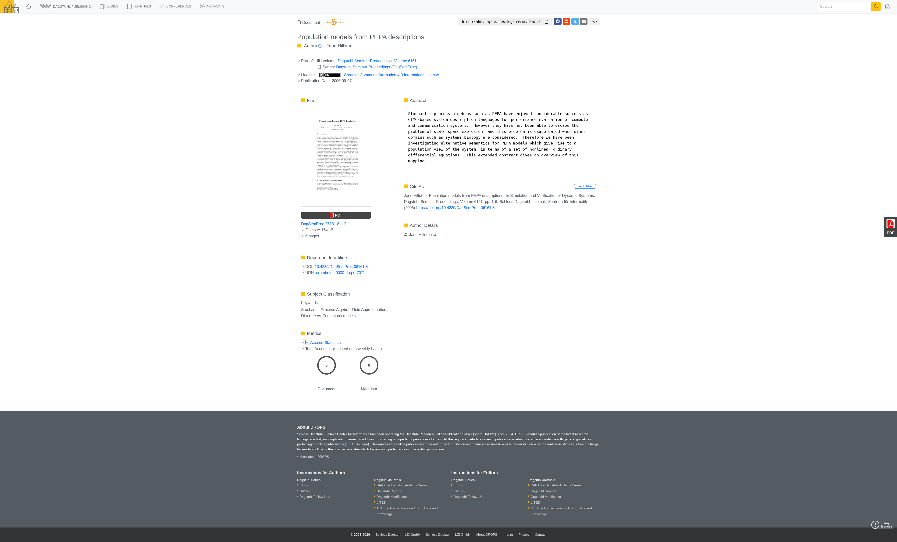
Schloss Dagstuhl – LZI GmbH (398, 534)
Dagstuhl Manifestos (392, 497)
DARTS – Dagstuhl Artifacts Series (402, 485)
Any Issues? (887, 524)
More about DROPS (314, 457)
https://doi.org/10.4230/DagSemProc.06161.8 (455, 207)
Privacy (524, 534)
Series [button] (112, 6)
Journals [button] (142, 6)
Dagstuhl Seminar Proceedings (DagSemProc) (376, 67)
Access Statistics (325, 342)
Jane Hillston (339, 45)
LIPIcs (304, 485)
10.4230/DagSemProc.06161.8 (341, 266)
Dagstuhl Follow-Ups (314, 497)
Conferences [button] (178, 6)
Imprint (508, 534)
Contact (540, 534)
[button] (66, 6)
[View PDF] (336, 156)
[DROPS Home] (29, 6)
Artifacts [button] (215, 6)
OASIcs (304, 491)
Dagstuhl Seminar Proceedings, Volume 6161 (377, 60)
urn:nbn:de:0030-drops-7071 (340, 272)
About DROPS (486, 534)
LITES (381, 502)
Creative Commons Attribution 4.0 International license (391, 74)
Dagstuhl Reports (389, 491)
